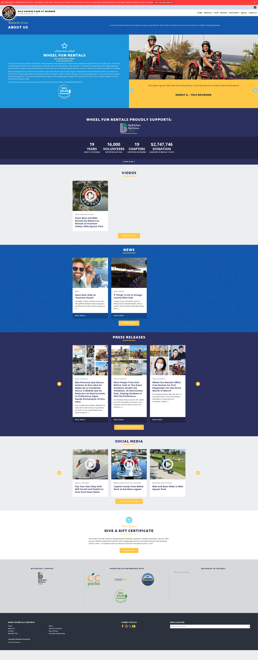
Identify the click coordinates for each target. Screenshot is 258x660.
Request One (129, 550)
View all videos (129, 236)
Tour (216, 13)
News (51, 626)
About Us (11, 628)
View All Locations (55, 628)
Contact (253, 13)
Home (199, 13)
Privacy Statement (14, 642)
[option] (193, 90)
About (244, 13)
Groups (223, 13)
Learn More (128, 162)
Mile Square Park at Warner (36, 11)
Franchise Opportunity (57, 633)
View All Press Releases (129, 427)
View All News (129, 323)
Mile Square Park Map (181, 572)
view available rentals (163, 2)
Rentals (208, 13)
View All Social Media (129, 501)
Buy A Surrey (53, 631)
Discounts (234, 13)
